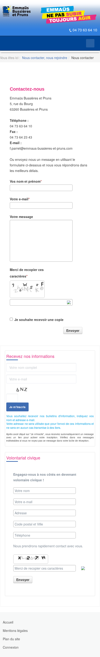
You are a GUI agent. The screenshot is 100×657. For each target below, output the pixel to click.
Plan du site (11, 639)
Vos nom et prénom (25, 181)
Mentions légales (15, 630)
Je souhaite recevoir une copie (38, 319)
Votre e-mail (19, 199)
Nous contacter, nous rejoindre (44, 57)
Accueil (8, 622)
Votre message (21, 216)
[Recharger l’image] (69, 302)
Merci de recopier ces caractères (27, 272)
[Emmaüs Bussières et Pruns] (17, 11)
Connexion (11, 647)
